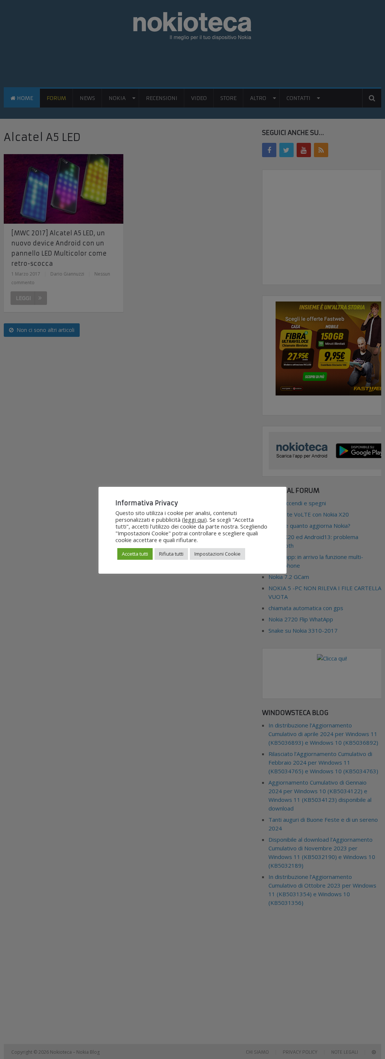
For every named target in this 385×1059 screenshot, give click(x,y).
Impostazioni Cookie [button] (217, 553)
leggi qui (194, 519)
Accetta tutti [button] (135, 553)
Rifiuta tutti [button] (171, 553)
